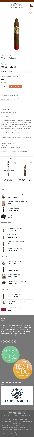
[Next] (33, 173)
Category (4, 55)
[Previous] (1, 173)
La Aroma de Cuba (14, 95)
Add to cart (15, 86)
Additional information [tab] (9, 112)
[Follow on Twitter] (8, 341)
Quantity (3, 71)
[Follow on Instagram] (5, 341)
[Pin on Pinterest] (14, 99)
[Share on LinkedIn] (17, 99)
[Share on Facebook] (5, 99)
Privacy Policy (17, 417)
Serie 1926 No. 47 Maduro (25, 179)
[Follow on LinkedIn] (14, 341)
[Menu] (2, 5)
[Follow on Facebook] (2, 341)
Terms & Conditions (24, 415)
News (16, 415)
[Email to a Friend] (11, 99)
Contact (10, 415)
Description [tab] (5, 109)
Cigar (10, 55)
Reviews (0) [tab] (4, 116)
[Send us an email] (11, 341)
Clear (31, 68)
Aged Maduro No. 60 (8, 179)
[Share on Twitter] (8, 99)
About (5, 415)
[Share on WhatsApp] (2, 99)
